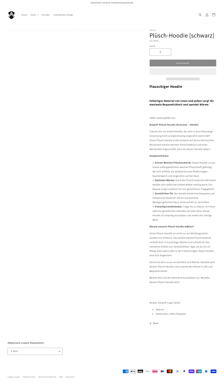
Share (156, 323)
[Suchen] (200, 14)
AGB (60, 377)
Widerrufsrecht (29, 377)
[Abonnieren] (59, 351)
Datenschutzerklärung (47, 377)
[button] (183, 71)
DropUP (17, 377)
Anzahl (152, 46)
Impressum (70, 377)
